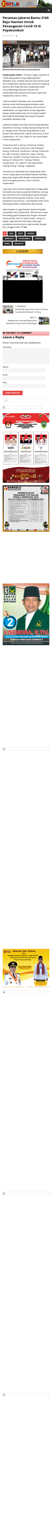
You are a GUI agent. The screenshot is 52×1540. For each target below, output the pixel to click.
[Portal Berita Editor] (26, 6)
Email (5, 374)
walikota (19, 243)
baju (11, 233)
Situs (5, 382)
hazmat (30, 233)
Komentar (7, 347)
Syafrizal (39, 238)
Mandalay (9, 238)
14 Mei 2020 (9, 35)
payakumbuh (24, 238)
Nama (6, 367)
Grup (20, 233)
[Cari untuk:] (26, 400)
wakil (7, 243)
